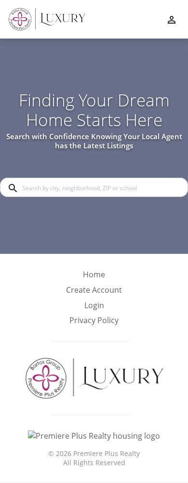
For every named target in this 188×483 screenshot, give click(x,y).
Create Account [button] (94, 290)
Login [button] (94, 305)
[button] (94, 308)
